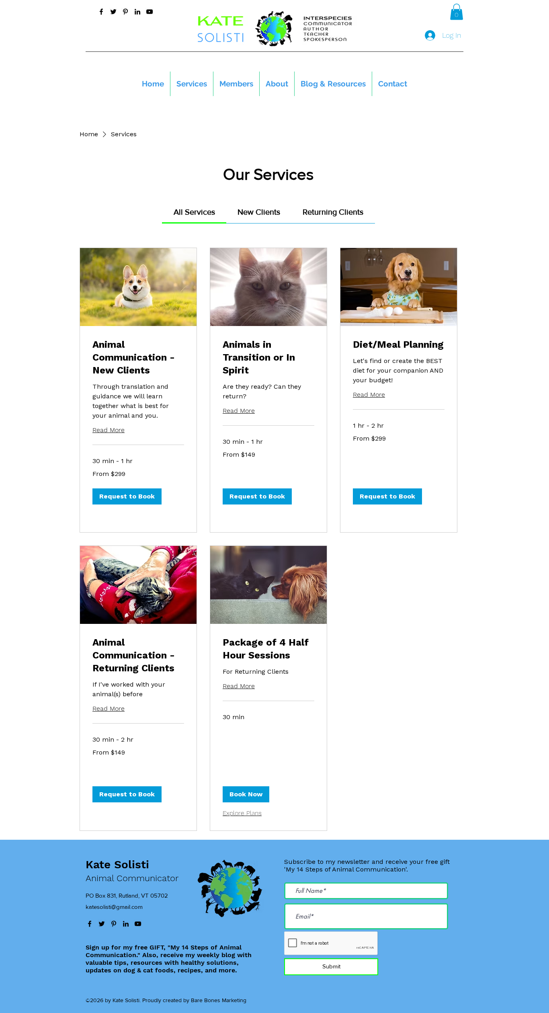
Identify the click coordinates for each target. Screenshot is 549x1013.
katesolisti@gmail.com (114, 906)
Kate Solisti (117, 864)
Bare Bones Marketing (218, 1000)
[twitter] (113, 12)
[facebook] (101, 12)
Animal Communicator (132, 878)
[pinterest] (125, 12)
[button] (456, 12)
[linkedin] (137, 12)
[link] (194, 211)
